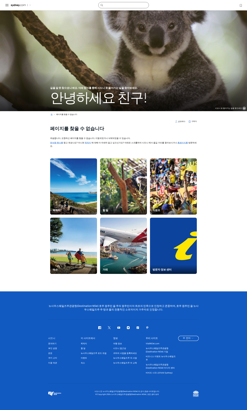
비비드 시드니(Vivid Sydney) (159, 373)
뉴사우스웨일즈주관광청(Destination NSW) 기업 (157, 350)
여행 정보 (117, 344)
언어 (188, 338)
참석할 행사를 (56, 143)
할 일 (83, 348)
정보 (115, 338)
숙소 (83, 363)
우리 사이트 (152, 338)
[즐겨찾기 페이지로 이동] (240, 5)
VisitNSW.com (152, 344)
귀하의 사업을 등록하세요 (125, 353)
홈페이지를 (183, 143)
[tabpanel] (123, 55)
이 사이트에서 (88, 338)
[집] (18, 5)
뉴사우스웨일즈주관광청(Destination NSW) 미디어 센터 (160, 366)
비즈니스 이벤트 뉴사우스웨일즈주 (161, 358)
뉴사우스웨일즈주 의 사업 (125, 358)
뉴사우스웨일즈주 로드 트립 (94, 353)
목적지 (88, 143)
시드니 (51, 338)
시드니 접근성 (119, 348)
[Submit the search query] (101, 5)
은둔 (50, 353)
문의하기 (52, 344)
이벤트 (84, 358)
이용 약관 (52, 363)
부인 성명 (52, 348)
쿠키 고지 (52, 358)
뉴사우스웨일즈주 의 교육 (125, 363)
